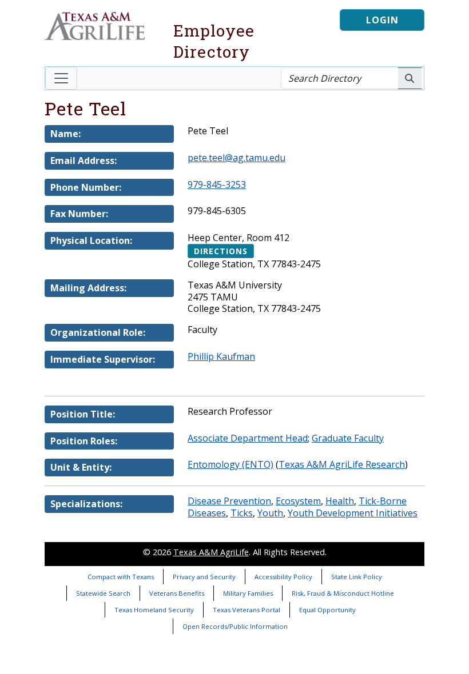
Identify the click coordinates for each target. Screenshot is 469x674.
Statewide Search (103, 593)
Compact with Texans (121, 576)
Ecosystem (298, 501)
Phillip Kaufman (221, 356)
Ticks (241, 513)
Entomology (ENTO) (230, 464)
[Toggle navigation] (61, 78)
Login (382, 20)
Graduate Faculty (348, 438)
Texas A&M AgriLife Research (342, 464)
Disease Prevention (229, 501)
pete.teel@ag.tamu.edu (236, 157)
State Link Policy (356, 576)
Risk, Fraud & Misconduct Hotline (343, 593)
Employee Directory (214, 41)
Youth (270, 513)
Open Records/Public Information (235, 626)
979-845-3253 (217, 184)
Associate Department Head (248, 438)
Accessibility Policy (283, 576)
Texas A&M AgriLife (211, 552)
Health (339, 501)
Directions (221, 251)
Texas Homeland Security (154, 609)
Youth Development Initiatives (353, 513)
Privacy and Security (204, 576)
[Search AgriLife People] (410, 78)
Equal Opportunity (327, 609)
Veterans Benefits (176, 593)
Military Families (248, 593)
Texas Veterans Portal (246, 609)
